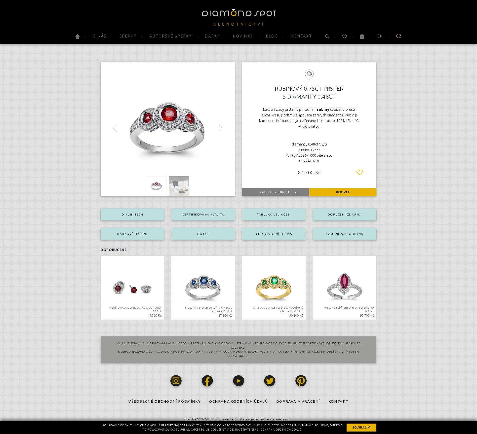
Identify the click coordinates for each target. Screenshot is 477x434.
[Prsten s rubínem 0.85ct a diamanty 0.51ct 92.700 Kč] (344, 287)
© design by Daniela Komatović (264, 419)
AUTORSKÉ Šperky (170, 36)
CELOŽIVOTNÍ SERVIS (274, 233)
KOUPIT (343, 192)
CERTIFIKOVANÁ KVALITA (203, 214)
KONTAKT (338, 401)
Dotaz (203, 233)
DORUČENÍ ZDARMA (345, 214)
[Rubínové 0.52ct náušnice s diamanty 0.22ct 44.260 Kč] (132, 287)
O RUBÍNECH (132, 214)
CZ (399, 36)
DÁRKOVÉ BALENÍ (132, 233)
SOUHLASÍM (361, 427)
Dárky (212, 36)
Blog (272, 36)
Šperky (127, 36)
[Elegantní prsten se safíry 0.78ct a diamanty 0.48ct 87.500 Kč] (203, 287)
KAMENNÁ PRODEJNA (344, 233)
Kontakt (301, 36)
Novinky (243, 36)
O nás (100, 36)
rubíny (323, 109)
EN (380, 36)
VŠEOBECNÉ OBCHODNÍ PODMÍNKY (164, 401)
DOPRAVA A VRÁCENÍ (298, 401)
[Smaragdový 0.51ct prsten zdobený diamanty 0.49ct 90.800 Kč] (274, 287)
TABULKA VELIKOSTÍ (274, 214)
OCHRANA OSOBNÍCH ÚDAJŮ (238, 401)
